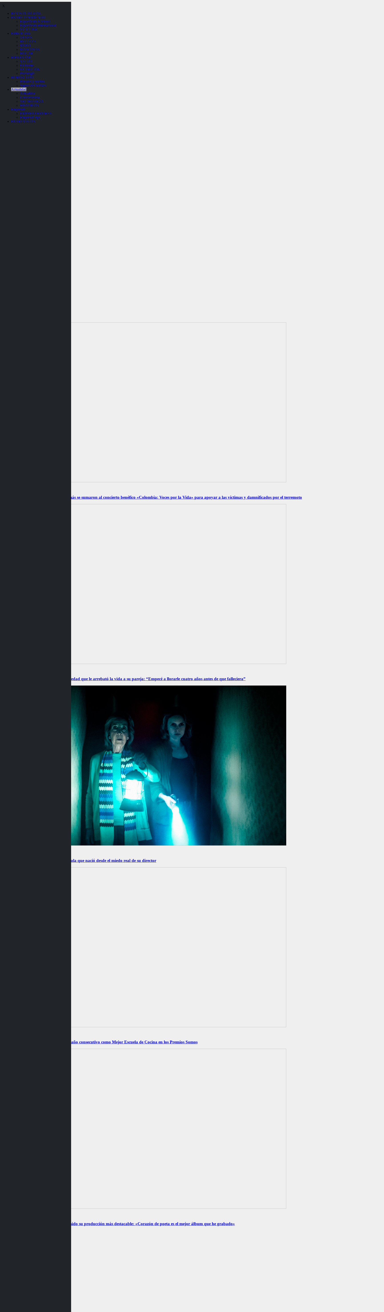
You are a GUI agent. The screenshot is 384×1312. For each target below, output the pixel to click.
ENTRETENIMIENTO (28, 17)
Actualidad (18, 89)
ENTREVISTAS (23, 121)
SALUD (26, 61)
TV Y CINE (28, 29)
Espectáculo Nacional (35, 21)
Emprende (18, 109)
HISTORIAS (29, 105)
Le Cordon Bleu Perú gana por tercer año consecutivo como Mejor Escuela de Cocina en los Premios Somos (100, 1042)
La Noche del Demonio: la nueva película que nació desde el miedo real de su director (79, 860)
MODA (25, 45)
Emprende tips (30, 117)
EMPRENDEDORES (36, 113)
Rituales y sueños (32, 81)
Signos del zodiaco (33, 85)
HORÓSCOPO (22, 77)
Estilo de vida (20, 33)
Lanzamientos (30, 97)
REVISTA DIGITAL (26, 13)
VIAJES (26, 37)
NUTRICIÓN (30, 69)
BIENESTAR (21, 57)
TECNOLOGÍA (32, 101)
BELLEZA (28, 41)
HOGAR (26, 53)
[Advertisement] (192, 236)
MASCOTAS (30, 49)
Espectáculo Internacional (38, 25)
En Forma (27, 65)
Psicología (27, 73)
